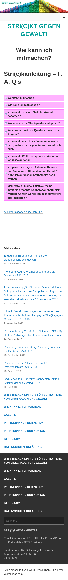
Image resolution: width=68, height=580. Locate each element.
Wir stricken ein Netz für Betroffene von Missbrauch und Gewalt (33, 396)
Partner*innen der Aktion (24, 422)
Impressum (12, 439)
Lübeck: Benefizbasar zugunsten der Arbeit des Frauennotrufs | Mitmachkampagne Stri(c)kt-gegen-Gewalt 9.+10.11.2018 (33, 315)
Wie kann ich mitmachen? (22, 406)
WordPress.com (13, 574)
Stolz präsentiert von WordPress (23, 570)
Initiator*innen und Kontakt (25, 431)
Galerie (10, 414)
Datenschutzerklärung (23, 447)
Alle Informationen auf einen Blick (23, 212)
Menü (64, 16)
